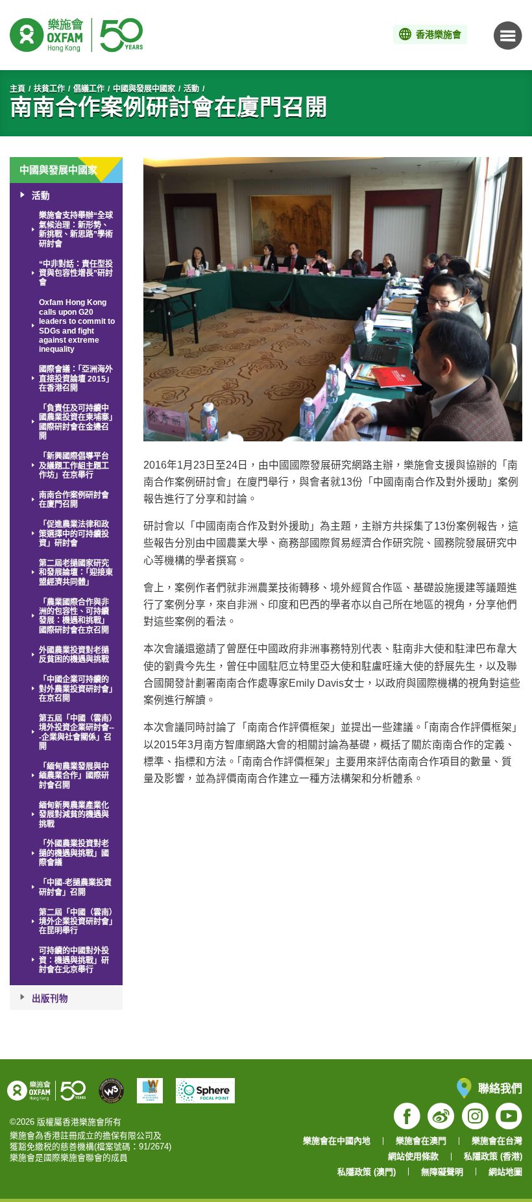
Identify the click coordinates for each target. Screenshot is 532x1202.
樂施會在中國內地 (336, 1141)
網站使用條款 (413, 1156)
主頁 (17, 88)
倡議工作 (88, 88)
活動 (191, 88)
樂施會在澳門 (421, 1141)
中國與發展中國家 (144, 88)
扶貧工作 (49, 88)
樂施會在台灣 (497, 1141)
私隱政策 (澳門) (366, 1172)
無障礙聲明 (442, 1172)
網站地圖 (505, 1172)
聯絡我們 (500, 1088)
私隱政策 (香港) (493, 1156)
